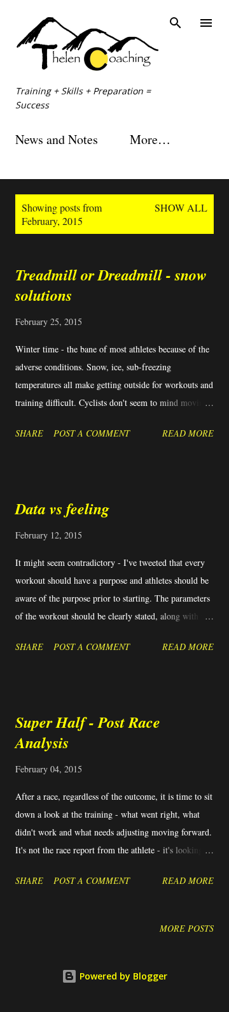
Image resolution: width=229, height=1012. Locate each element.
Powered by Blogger (122, 976)
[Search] (175, 23)
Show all (181, 207)
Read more (188, 433)
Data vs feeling (62, 508)
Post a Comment (91, 433)
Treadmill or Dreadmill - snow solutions (111, 285)
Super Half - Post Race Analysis (87, 732)
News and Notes (56, 139)
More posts (187, 928)
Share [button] (29, 433)
